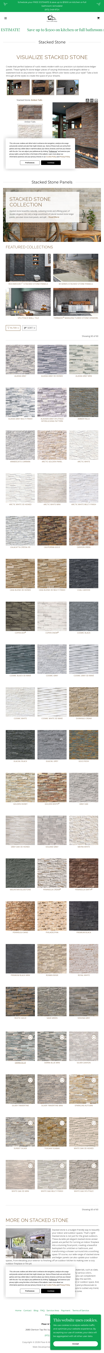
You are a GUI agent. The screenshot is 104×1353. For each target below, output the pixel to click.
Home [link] (18, 1310)
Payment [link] (65, 1310)
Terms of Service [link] (80, 1310)
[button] (10, 18)
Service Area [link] (53, 1310)
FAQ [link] (42, 1310)
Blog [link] (36, 1310)
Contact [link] (27, 1310)
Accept (75, 1344)
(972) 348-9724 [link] (52, 9)
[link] (52, 18)
